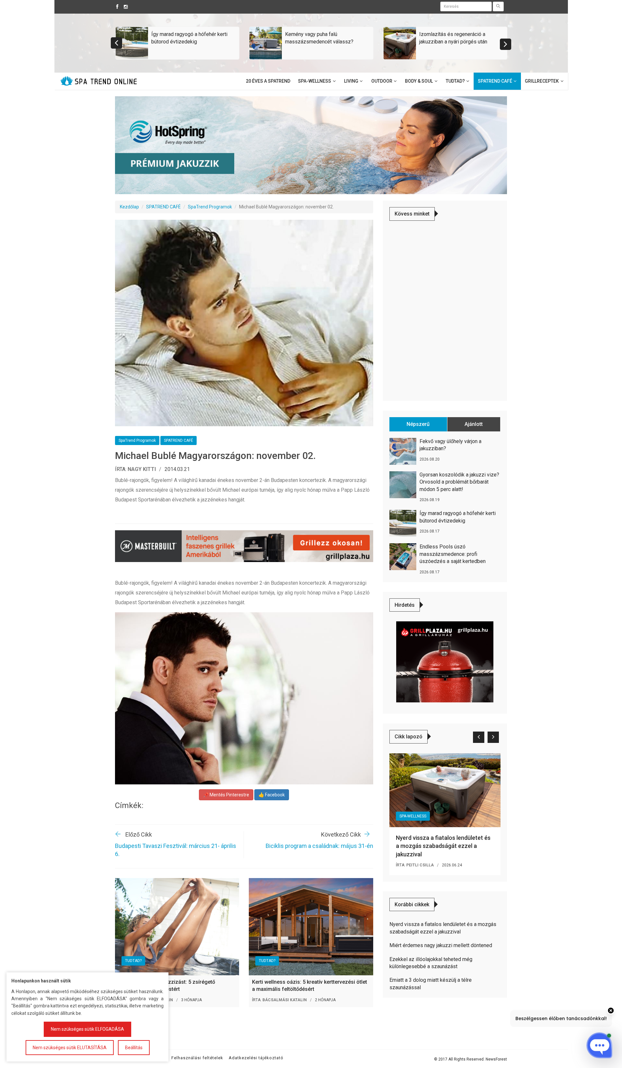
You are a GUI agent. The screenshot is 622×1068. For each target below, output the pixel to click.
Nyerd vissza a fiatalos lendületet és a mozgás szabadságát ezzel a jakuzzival (443, 845)
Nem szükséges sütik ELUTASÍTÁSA (70, 1047)
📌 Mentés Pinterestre (226, 794)
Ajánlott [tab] (474, 424)
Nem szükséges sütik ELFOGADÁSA (87, 1029)
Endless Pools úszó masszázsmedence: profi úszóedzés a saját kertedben (453, 554)
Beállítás (134, 1047)
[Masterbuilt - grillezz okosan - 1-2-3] (244, 546)
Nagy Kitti (142, 469)
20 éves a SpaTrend (268, 81)
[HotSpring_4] (311, 144)
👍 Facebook (272, 794)
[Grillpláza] (444, 661)
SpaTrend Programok (210, 206)
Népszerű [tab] (418, 424)
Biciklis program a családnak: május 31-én (319, 845)
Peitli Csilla (420, 865)
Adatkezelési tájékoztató (256, 1057)
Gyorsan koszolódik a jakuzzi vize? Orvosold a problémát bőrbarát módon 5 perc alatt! (459, 482)
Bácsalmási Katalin (284, 1000)
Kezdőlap (129, 206)
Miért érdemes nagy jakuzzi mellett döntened (440, 945)
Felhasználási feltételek (197, 1057)
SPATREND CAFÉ (163, 206)
